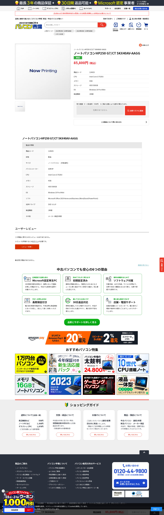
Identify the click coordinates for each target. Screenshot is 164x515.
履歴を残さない (143, 265)
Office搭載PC (71, 8)
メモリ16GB (59, 34)
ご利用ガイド (121, 19)
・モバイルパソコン (22, 484)
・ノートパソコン (21, 468)
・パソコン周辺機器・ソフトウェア (27, 474)
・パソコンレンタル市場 (83, 481)
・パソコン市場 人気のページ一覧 (87, 488)
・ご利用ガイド (52, 481)
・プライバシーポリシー (56, 484)
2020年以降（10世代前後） (64, 31)
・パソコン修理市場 (82, 474)
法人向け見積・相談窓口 (140, 19)
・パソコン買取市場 (82, 471)
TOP (22, 8)
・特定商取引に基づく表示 (56, 474)
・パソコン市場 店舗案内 (56, 468)
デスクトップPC (52, 8)
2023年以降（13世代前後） (85, 31)
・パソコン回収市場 (82, 478)
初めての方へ (108, 19)
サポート (108, 8)
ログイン (35, 241)
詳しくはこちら (31, 435)
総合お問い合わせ (141, 8)
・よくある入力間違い (82, 484)
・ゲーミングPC (20, 488)
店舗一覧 (127, 8)
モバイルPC (88, 8)
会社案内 (117, 8)
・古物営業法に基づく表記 (56, 478)
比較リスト (162, 267)
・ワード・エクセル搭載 (23, 478)
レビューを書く (27, 247)
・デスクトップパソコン (23, 471)
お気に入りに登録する (144, 45)
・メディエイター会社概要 (84, 468)
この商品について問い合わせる (111, 122)
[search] (102, 24)
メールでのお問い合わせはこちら (130, 482)
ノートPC (35, 8)
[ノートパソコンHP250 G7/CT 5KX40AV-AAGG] (43, 71)
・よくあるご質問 (53, 471)
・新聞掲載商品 (20, 481)
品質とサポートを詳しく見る (82, 322)
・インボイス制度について (56, 488)
